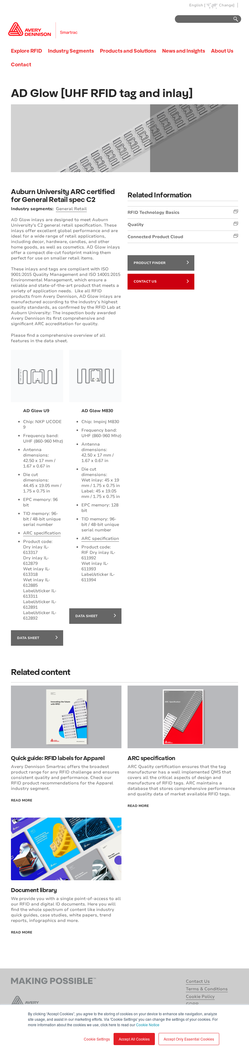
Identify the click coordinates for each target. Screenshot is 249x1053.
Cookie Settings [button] (97, 1038)
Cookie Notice (147, 1024)
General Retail (71, 209)
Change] (226, 5)
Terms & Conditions (207, 989)
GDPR (192, 1004)
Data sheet (28, 638)
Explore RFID (26, 50)
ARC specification (42, 533)
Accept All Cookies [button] (134, 1038)
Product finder (149, 263)
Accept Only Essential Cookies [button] (189, 1038)
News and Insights (183, 50)
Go (233, 19)
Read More (21, 800)
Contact (21, 64)
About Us (222, 50)
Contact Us (145, 281)
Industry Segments (71, 50)
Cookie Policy (200, 996)
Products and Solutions (128, 50)
